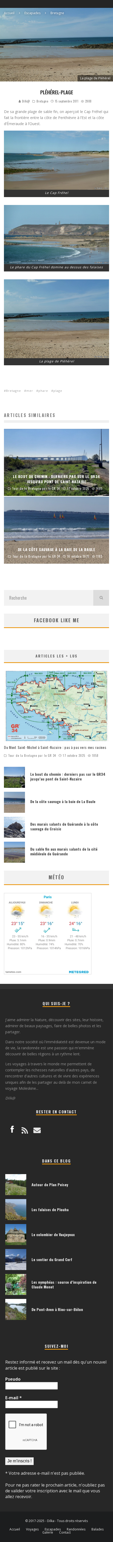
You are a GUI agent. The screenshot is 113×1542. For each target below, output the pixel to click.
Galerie (47, 1532)
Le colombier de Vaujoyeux (53, 1234)
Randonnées (76, 1529)
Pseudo (12, 1379)
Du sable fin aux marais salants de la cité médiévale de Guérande (63, 851)
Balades (97, 1529)
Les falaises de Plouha (50, 1209)
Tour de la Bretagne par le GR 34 (32, 755)
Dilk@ (25, 101)
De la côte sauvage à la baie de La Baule (62, 801)
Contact (65, 1532)
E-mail (13, 1398)
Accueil (14, 1529)
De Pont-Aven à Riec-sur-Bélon (57, 1309)
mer (29, 391)
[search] (101, 598)
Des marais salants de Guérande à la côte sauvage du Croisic (64, 826)
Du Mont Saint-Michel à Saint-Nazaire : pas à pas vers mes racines (55, 747)
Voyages (32, 1529)
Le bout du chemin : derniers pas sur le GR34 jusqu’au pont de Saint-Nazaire (67, 776)
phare (43, 391)
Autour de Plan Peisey (50, 1184)
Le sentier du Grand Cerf (52, 1259)
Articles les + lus (56, 656)
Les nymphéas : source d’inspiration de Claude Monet (64, 1284)
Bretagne (42, 101)
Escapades (53, 1529)
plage (57, 391)
